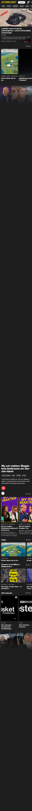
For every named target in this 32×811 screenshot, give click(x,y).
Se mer (26, 41)
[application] (16, 18)
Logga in (21, 2)
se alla (28, 46)
